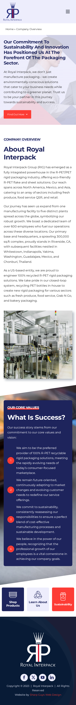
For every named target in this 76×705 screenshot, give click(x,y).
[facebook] (24, 677)
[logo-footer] (38, 632)
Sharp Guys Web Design (45, 694)
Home (9, 29)
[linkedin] (52, 677)
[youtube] (42, 677)
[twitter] (33, 677)
